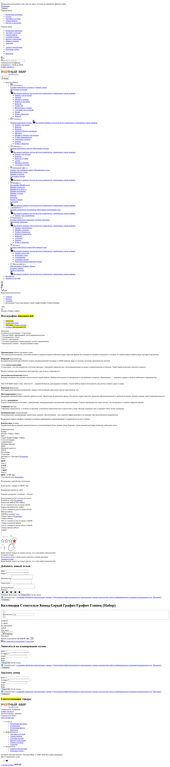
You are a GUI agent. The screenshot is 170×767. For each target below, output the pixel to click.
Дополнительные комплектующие (28, 262)
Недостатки (5, 583)
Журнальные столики (23, 108)
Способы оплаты (12, 37)
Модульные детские (41, 148)
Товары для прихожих (23, 228)
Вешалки (18, 236)
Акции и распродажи (14, 47)
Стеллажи (14, 202)
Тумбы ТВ (19, 106)
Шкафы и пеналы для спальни (27, 135)
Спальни (9, 301)
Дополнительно (7, 588)
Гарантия (9, 43)
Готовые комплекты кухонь (21, 247)
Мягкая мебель (16, 266)
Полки (17, 112)
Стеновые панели (22, 259)
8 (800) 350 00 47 (7, 67)
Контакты (9, 54)
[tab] (10, 321)
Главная (9, 297)
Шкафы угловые (16, 193)
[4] (15, 592)
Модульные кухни (39, 247)
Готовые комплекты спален (21, 123)
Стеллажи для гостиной (24, 110)
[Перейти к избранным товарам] (1, 288)
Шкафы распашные (18, 191)
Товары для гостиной (23, 95)
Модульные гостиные (18, 89)
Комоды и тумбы (21, 158)
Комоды (18, 104)
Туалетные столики (22, 139)
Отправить (5, 599)
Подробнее (5, 6)
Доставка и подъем (13, 19)
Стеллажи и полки (22, 165)
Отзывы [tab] (16, 327)
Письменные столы (41, 170)
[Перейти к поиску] (2, 283)
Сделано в (7, 765)
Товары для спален (22, 125)
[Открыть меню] (2, 69)
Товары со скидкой (13, 278)
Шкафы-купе (25, 185)
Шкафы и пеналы (22, 100)
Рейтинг (4, 590)
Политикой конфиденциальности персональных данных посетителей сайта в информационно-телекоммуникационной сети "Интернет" (108, 597)
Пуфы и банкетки (22, 114)
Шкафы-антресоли (17, 187)
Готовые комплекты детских (21, 148)
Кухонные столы (21, 255)
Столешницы (20, 257)
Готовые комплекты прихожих (22, 220)
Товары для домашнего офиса (22, 170)
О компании (15, 726)
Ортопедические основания (26, 131)
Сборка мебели (11, 21)
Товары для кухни (22, 253)
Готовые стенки (40, 87)
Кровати (18, 129)
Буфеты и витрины (22, 102)
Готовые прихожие (42, 220)
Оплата (8, 17)
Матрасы (18, 133)
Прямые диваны (28, 266)
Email (4, 573)
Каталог (9, 299)
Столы (17, 161)
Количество (7, 614)
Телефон (5, 654)
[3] (11, 592)
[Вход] (2, 285)
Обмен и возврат (12, 41)
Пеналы (13, 195)
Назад (6, 78)
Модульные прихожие (19, 222)
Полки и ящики (16, 200)
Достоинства (6, 578)
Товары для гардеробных (25, 216)
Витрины (14, 198)
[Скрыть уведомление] (2, 2)
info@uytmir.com (7, 718)
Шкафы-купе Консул (18, 189)
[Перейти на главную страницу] (13, 75)
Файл (3, 658)
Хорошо (4, 8)
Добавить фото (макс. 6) (10, 595)
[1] (3, 592)
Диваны (18, 97)
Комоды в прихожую (23, 234)
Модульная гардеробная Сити (49, 210)
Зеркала (18, 116)
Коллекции (10, 276)
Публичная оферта (17, 728)
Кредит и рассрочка (13, 23)
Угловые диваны (16, 268)
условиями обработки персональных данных (34, 597)
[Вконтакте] (7, 761)
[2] (7, 592)
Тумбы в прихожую (22, 232)
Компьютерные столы (19, 172)
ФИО (4, 571)
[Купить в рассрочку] (32, 638)
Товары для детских (23, 154)
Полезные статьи (12, 49)
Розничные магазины (14, 14)
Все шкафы (14, 185)
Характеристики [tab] (12, 323)
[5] (19, 592)
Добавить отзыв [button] (7, 559)
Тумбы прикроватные (23, 137)
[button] (2, 58)
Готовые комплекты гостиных (22, 87)
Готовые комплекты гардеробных (23, 210)
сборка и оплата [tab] (16, 325)
